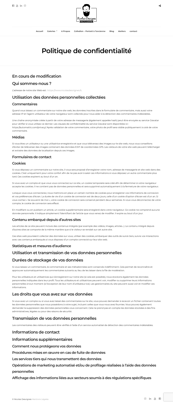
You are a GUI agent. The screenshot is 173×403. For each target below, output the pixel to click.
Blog (111, 31)
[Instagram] (25, 5)
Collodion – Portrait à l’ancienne (89, 31)
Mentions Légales (40, 399)
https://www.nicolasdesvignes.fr (64, 90)
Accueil (39, 31)
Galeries (51, 31)
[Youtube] (17, 5)
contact (133, 31)
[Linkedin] (21, 5)
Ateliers (122, 31)
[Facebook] (13, 5)
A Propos (65, 31)
